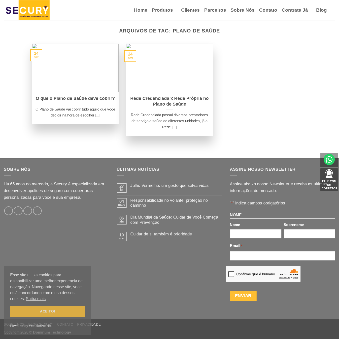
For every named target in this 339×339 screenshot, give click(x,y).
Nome (235, 225)
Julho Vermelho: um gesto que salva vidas (169, 185)
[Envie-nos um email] (27, 210)
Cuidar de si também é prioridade (161, 234)
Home (140, 10)
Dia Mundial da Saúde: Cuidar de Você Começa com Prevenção (174, 220)
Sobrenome (294, 225)
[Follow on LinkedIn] (37, 210)
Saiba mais (36, 299)
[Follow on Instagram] (18, 210)
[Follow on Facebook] (8, 210)
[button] (333, 10)
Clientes (190, 10)
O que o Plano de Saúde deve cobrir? (75, 98)
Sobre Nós (243, 10)
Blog (321, 10)
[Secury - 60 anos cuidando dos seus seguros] (28, 10)
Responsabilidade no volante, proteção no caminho (169, 203)
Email (236, 246)
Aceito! (47, 311)
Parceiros (215, 10)
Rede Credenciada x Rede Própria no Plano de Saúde (169, 101)
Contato (268, 10)
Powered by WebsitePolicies (31, 326)
